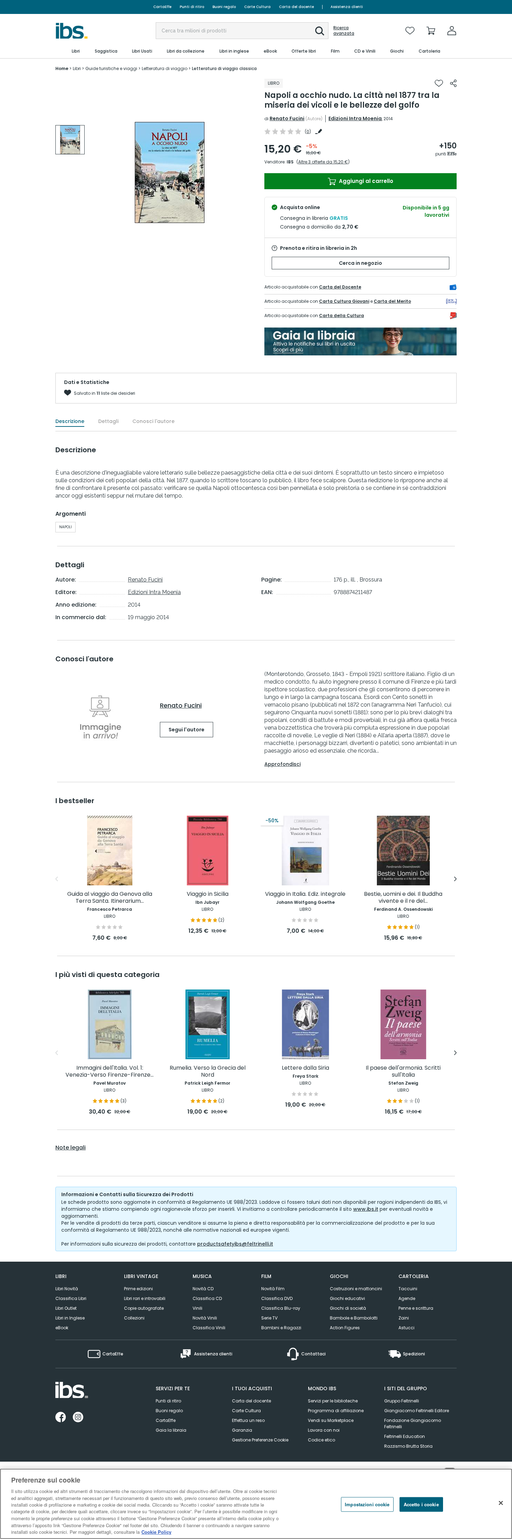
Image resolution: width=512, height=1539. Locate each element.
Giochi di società (348, 1308)
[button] (319, 31)
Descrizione (69, 421)
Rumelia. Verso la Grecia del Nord (208, 1071)
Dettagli (108, 421)
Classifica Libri (70, 1298)
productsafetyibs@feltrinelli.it (235, 1243)
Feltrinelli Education (404, 1436)
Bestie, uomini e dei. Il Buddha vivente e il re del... (403, 898)
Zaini (403, 1318)
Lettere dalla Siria (305, 1068)
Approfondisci (282, 764)
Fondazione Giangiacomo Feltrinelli (412, 1423)
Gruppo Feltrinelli (401, 1401)
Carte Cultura (257, 6)
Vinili (197, 1308)
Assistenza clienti (347, 6)
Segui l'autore (186, 729)
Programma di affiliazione (336, 1411)
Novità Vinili (205, 1318)
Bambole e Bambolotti (354, 1318)
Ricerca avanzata (343, 30)
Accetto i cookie (421, 1504)
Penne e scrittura (415, 1308)
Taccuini (407, 1289)
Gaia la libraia (171, 1430)
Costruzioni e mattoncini (356, 1289)
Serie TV (269, 1318)
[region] (256, 1504)
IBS (290, 162)
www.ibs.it (365, 1209)
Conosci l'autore (153, 421)
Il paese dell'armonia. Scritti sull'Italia (403, 1071)
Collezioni (134, 1318)
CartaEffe (162, 6)
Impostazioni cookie (367, 1504)
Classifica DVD (277, 1298)
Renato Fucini (287, 118)
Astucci (406, 1328)
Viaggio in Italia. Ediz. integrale (305, 894)
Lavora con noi (324, 1430)
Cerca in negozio (360, 263)
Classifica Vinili (209, 1328)
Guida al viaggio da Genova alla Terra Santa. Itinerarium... (109, 898)
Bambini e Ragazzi (281, 1328)
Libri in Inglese (70, 1318)
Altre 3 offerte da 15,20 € (323, 162)
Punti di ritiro (192, 6)
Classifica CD (207, 1298)
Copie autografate (144, 1308)
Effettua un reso (248, 1420)
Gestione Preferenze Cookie (260, 1440)
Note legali (70, 1148)
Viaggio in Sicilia (207, 894)
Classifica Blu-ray (280, 1308)
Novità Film (273, 1289)
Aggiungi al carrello (365, 181)
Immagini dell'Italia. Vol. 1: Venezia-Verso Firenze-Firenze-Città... (109, 1071)
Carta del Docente (340, 287)
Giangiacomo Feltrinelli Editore (416, 1411)
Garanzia (242, 1430)
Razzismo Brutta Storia (408, 1446)
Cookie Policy (156, 1532)
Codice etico (321, 1440)
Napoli (65, 527)
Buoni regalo (224, 6)
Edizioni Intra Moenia (355, 118)
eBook (61, 1328)
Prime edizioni (138, 1289)
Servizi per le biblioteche (333, 1401)
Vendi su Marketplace (331, 1420)
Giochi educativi (347, 1298)
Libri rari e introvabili (144, 1298)
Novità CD (203, 1289)
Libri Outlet (66, 1308)
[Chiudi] (501, 1503)
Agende (406, 1298)
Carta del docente (296, 6)
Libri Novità (66, 1289)
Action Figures (345, 1328)
